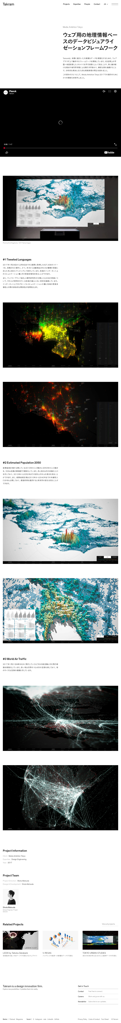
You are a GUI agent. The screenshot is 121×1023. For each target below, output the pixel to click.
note (44, 1019)
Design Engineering (18, 859)
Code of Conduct (94, 1019)
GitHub (56, 1019)
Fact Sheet (104, 1019)
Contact (97, 4)
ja (105, 4)
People (87, 4)
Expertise (77, 4)
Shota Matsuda (23, 881)
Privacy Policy (82, 1019)
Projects (66, 4)
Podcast (12, 1019)
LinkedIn (50, 1019)
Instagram (38, 1019)
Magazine (19, 1019)
